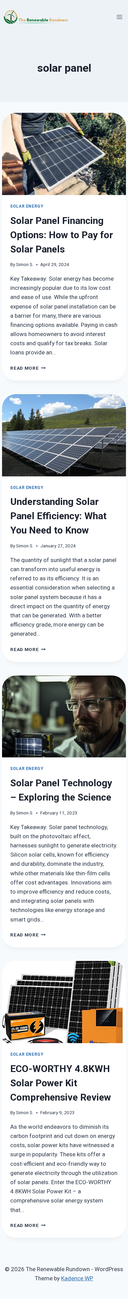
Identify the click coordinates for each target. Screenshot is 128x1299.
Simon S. (24, 264)
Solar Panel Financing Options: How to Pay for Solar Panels (61, 235)
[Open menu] (119, 17)
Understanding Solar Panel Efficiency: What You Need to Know (58, 516)
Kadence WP (77, 1278)
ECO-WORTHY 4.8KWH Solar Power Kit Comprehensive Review (60, 1083)
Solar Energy (26, 206)
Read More (28, 368)
